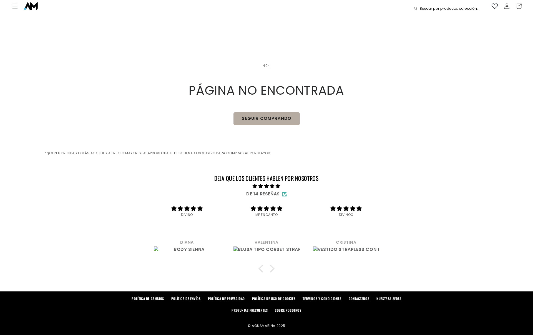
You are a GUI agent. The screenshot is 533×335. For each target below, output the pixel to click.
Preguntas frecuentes (250, 310)
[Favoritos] (495, 6)
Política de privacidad (226, 298)
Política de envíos (186, 298)
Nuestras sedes (388, 298)
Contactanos (359, 298)
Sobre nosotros (288, 310)
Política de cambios (148, 298)
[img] (266, 186)
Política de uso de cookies (274, 298)
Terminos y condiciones (322, 298)
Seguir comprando (266, 118)
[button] (15, 6)
